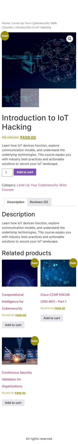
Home (6, 23)
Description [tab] (15, 202)
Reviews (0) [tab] (39, 202)
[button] (69, 38)
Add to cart (25, 172)
